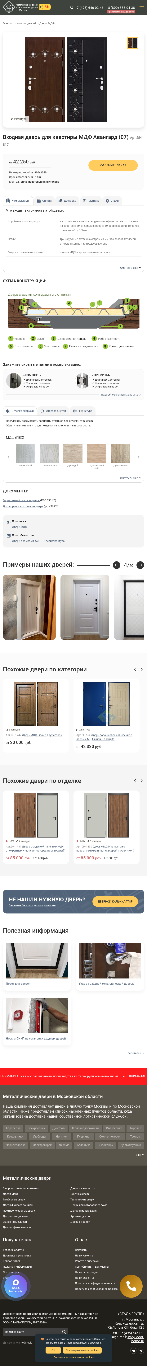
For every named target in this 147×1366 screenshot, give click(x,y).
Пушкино (83, 1136)
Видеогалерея (11, 1277)
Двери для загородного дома (88, 1205)
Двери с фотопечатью (17, 1227)
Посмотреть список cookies (82, 1350)
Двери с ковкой (80, 1221)
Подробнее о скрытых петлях (119, 394)
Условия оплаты (13, 1249)
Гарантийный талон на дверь (21, 500)
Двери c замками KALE (26, 540)
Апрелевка (13, 1128)
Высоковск (105, 1145)
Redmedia (26, 1342)
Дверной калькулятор (115, 901)
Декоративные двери (83, 1210)
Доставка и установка (17, 1255)
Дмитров (58, 1128)
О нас (81, 1239)
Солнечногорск (109, 1136)
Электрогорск (42, 1145)
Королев (135, 1128)
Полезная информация (17, 1266)
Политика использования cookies (73, 1357)
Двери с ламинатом (82, 1188)
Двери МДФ (19, 526)
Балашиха (83, 1145)
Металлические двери (27, 1178)
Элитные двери (80, 1193)
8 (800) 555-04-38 (121, 8)
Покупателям (17, 1239)
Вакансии (81, 1249)
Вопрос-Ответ (11, 1261)
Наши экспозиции (86, 1272)
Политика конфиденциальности (95, 1283)
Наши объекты (84, 1277)
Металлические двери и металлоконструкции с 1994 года (27, 8)
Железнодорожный (85, 1128)
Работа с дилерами (87, 1261)
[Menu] (142, 8)
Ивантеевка (114, 1128)
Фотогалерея (11, 1272)
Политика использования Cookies (96, 1288)
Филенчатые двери (15, 1221)
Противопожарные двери (19, 1210)
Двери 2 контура (54, 540)
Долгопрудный (131, 1145)
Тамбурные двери (14, 1199)
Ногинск (61, 1136)
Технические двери (82, 1199)
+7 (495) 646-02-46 (89, 8)
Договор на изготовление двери (23, 506)
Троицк (135, 1136)
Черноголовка (15, 1145)
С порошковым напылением (20, 1188)
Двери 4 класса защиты (18, 1205)
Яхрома (64, 1145)
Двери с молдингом (15, 1216)
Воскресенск (36, 1128)
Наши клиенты (84, 1255)
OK (53, 1350)
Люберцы (39, 1136)
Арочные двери (80, 1216)
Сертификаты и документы (92, 1266)
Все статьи (134, 1053)
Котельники (15, 1136)
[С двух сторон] (66, 79)
